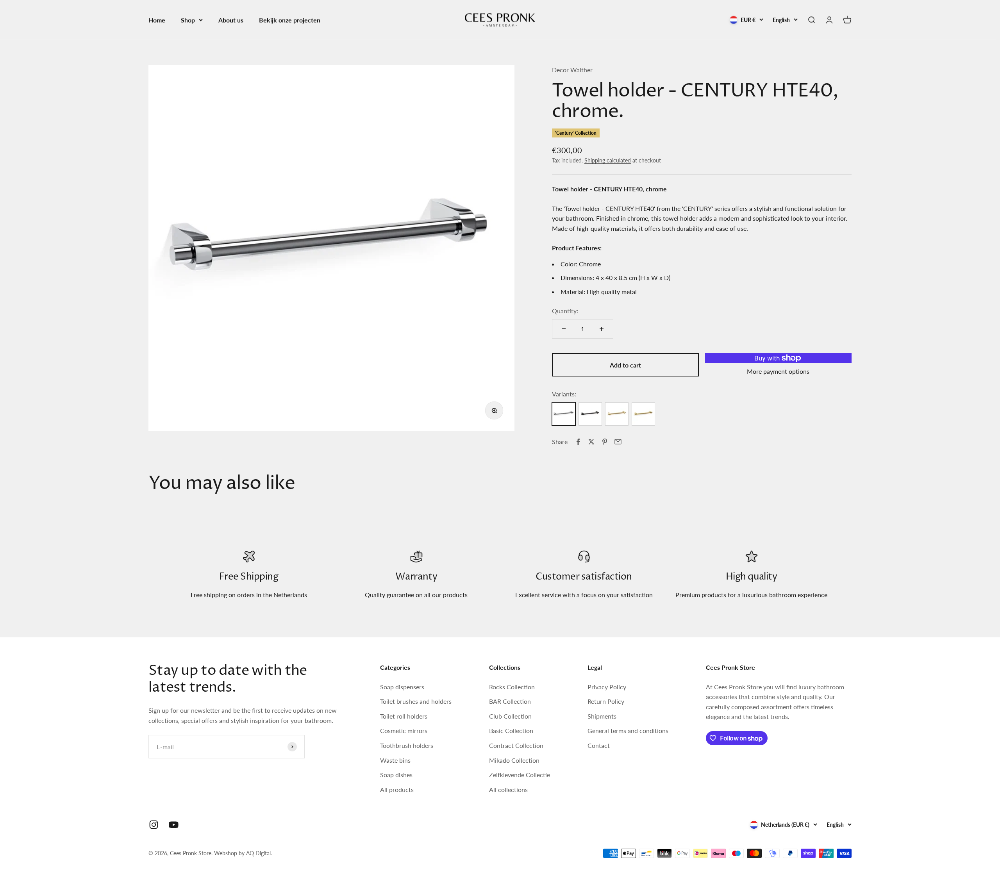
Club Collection (510, 716)
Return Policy (606, 701)
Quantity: (565, 310)
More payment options (778, 371)
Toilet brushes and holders (416, 701)
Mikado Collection (514, 760)
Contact (599, 745)
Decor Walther (572, 69)
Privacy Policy (607, 686)
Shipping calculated (607, 160)
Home (156, 19)
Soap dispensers (402, 686)
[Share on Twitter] (591, 441)
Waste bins (395, 760)
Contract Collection (516, 745)
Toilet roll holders (403, 716)
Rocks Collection (512, 686)
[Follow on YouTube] (173, 824)
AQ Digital (258, 853)
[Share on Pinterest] (604, 441)
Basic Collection (511, 730)
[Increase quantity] (601, 328)
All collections (508, 789)
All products (397, 789)
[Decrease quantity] (563, 328)
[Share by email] (618, 441)
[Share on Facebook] (578, 441)
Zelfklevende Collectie (519, 774)
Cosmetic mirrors (403, 730)
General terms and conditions (628, 730)
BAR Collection (510, 701)
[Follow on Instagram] (153, 824)
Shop (188, 19)
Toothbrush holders (406, 745)
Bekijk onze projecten (289, 19)
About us (230, 19)
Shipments (602, 716)
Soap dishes (396, 774)
